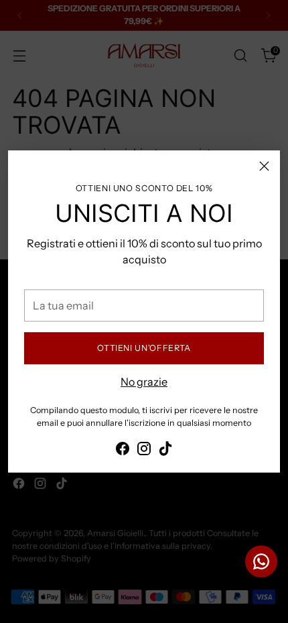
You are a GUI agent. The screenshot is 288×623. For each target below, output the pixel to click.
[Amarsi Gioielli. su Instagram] (144, 451)
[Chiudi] (264, 166)
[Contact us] (261, 561)
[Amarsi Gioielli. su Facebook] (123, 451)
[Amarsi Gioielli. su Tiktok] (165, 451)
